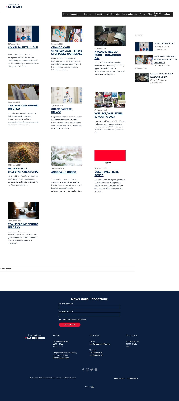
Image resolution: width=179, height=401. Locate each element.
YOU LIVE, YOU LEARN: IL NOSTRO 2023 (108, 115)
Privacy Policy (119, 378)
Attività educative (113, 14)
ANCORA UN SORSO (63, 172)
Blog (150, 14)
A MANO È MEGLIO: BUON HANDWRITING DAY (107, 55)
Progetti (98, 14)
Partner (143, 14)
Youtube (95, 369)
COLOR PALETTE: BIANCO (61, 110)
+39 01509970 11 (96, 352)
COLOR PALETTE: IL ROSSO (106, 173)
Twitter (91, 369)
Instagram (87, 369)
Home (65, 14)
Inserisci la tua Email (66, 311)
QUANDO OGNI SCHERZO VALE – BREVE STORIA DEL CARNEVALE (66, 50)
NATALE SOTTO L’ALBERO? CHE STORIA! (23, 170)
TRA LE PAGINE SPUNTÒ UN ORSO (23, 107)
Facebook (83, 369)
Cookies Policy (132, 378)
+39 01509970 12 (96, 355)
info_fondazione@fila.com (100, 344)
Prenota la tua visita (61, 358)
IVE (92, 387)
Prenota (87, 14)
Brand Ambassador (129, 14)
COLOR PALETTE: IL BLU (23, 47)
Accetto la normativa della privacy (73, 319)
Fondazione (75, 14)
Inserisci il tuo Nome (66, 304)
